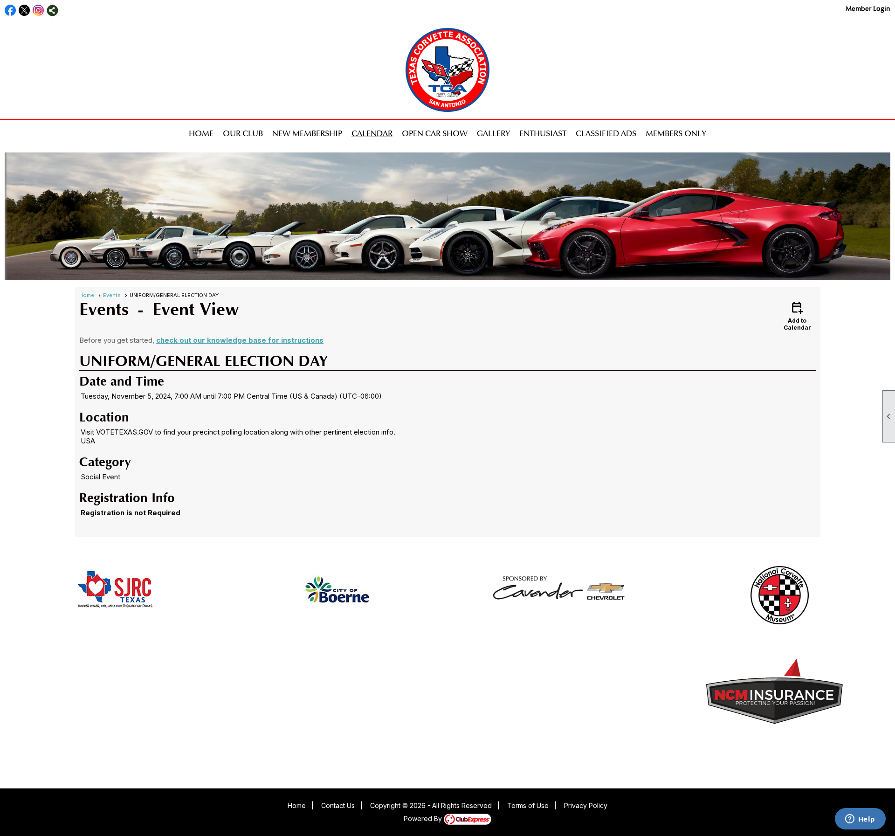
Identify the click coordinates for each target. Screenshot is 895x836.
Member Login (868, 9)
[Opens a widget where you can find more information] (860, 819)
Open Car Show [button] (435, 133)
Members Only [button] (676, 133)
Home (201, 133)
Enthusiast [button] (542, 133)
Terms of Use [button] (528, 805)
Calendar (371, 133)
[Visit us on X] (24, 10)
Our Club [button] (243, 133)
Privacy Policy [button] (585, 805)
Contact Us (338, 805)
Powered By (424, 818)
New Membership (307, 133)
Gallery (493, 133)
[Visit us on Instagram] (38, 10)
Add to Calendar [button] (797, 315)
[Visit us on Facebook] (10, 10)
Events (112, 295)
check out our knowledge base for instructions (240, 340)
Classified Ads (606, 133)
